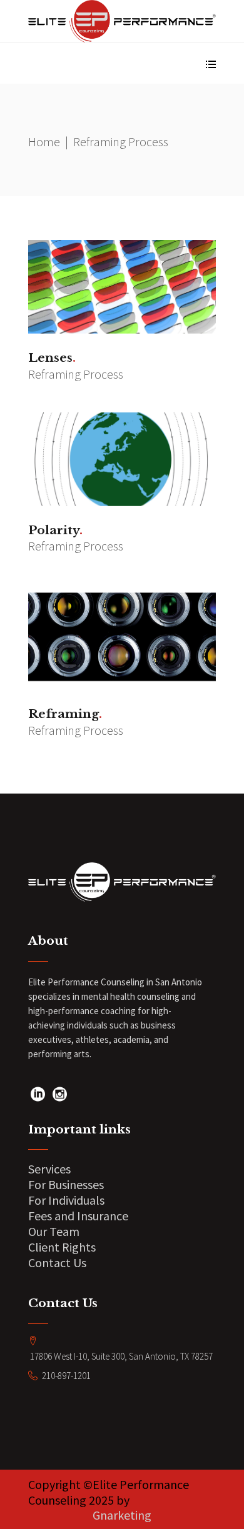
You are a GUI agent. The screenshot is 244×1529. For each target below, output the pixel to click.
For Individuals (66, 1200)
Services (49, 1169)
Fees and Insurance (78, 1215)
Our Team (53, 1231)
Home (44, 141)
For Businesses (66, 1184)
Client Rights (62, 1247)
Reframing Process (75, 374)
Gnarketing (122, 1515)
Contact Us (57, 1262)
